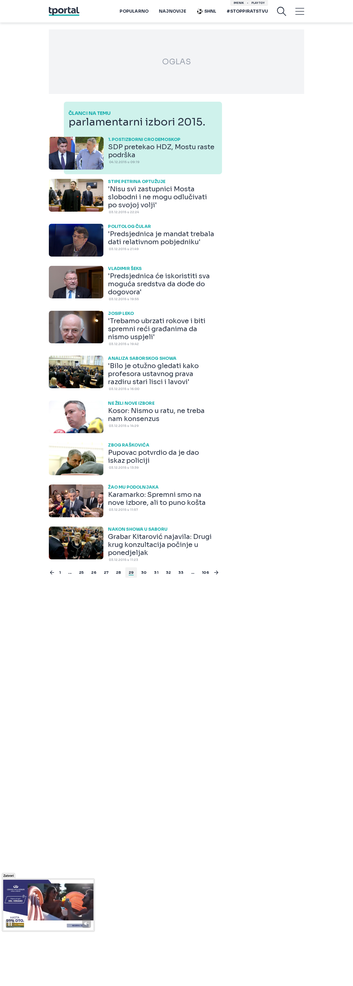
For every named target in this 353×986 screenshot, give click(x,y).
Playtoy (258, 3)
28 (118, 572)
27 (106, 572)
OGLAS (176, 62)
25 (81, 572)
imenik (239, 3)
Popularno (134, 11)
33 (180, 572)
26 (93, 572)
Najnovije (172, 11)
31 (156, 572)
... (70, 572)
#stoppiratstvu (247, 11)
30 (144, 572)
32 (168, 572)
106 (205, 572)
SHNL (210, 11)
